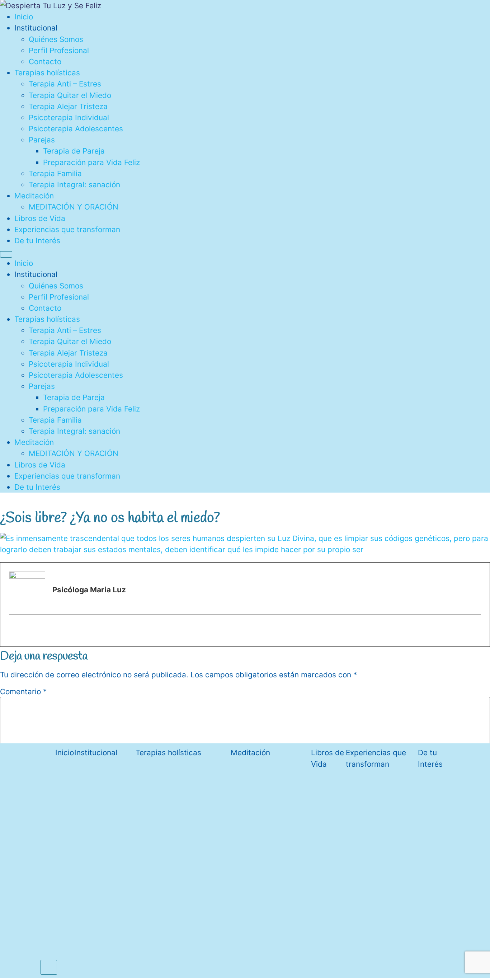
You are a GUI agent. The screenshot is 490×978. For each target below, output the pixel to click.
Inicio (23, 16)
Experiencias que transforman (67, 229)
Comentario (23, 692)
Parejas (42, 139)
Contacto (45, 61)
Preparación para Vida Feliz (91, 162)
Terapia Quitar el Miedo (70, 95)
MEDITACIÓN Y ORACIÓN (73, 206)
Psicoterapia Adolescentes (76, 128)
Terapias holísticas (47, 72)
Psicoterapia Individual (69, 117)
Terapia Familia (55, 173)
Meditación (34, 195)
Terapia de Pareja (74, 150)
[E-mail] (15, 631)
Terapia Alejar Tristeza (68, 106)
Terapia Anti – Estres (65, 83)
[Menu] (6, 254)
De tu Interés (37, 240)
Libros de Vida (39, 218)
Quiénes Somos (56, 39)
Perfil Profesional (59, 50)
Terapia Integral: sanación (74, 184)
